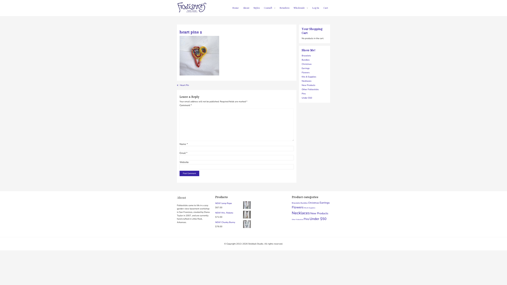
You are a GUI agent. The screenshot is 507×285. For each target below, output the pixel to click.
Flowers (306, 72)
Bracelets (306, 55)
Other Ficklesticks (310, 89)
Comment (186, 105)
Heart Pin (184, 85)
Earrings (306, 68)
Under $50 (307, 97)
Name (184, 144)
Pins (304, 93)
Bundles (306, 59)
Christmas (307, 64)
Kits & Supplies (309, 76)
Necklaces (306, 81)
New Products (308, 85)
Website (184, 162)
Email (183, 153)
